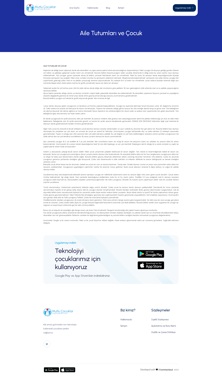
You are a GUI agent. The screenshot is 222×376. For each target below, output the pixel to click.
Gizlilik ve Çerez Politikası (163, 332)
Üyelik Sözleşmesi (160, 319)
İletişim (121, 8)
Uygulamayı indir (183, 8)
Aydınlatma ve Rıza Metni (163, 326)
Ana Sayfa (74, 8)
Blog (108, 8)
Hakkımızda (92, 8)
